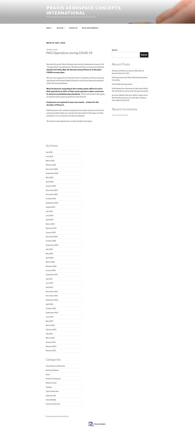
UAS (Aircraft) (51, 396)
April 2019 (49, 220)
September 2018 (52, 245)
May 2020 (49, 177)
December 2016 (52, 291)
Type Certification (52, 391)
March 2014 (50, 338)
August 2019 (50, 207)
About (48, 28)
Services (60, 28)
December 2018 (52, 237)
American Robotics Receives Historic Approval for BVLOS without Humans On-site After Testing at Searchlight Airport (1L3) (130, 97)
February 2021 (51, 165)
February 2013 (51, 346)
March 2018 (50, 262)
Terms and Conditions (90, 28)
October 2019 (51, 199)
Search (114, 50)
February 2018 (51, 266)
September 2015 (52, 313)
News (48, 374)
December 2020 (52, 169)
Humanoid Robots (52, 370)
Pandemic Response (53, 379)
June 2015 (49, 317)
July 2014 (49, 334)
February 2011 (51, 350)
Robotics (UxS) (51, 383)
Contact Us (73, 28)
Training (49, 387)
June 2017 (49, 283)
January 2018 (51, 270)
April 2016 (49, 304)
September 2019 (52, 203)
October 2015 (51, 308)
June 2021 (49, 156)
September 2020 (52, 173)
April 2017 (49, 287)
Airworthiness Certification (55, 366)
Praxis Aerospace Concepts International (83, 10)
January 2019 (51, 232)
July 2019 (49, 211)
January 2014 (51, 342)
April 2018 (49, 258)
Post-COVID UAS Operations (122, 84)
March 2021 (50, 161)
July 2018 (49, 249)
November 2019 (52, 194)
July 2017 (49, 279)
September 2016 (52, 300)
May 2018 (49, 253)
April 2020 (49, 182)
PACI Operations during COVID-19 (69, 53)
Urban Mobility (51, 400)
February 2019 (51, 228)
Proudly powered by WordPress (57, 416)
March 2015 (50, 325)
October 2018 (51, 241)
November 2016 (52, 296)
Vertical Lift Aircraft (53, 404)
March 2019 (50, 224)
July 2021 (49, 152)
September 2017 (52, 274)
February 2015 (51, 329)
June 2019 (49, 215)
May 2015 (49, 321)
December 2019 (52, 190)
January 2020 (51, 186)
